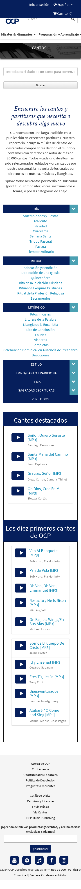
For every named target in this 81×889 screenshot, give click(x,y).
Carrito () (64, 13)
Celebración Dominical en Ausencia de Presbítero (40, 350)
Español (63, 4)
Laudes (40, 334)
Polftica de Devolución (41, 780)
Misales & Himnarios (17, 34)
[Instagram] (63, 860)
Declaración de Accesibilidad (49, 875)
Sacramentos (41, 298)
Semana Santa (41, 236)
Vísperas (40, 339)
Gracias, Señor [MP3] (45, 473)
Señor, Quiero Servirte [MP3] (46, 437)
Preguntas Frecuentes (40, 786)
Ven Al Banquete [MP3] (43, 553)
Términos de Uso (54, 870)
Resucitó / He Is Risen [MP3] (47, 602)
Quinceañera (40, 277)
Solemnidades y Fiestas (40, 216)
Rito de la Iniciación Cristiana (40, 283)
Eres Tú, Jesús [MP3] (46, 676)
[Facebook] (51, 860)
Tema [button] (36, 381)
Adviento (40, 221)
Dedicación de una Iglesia (40, 272)
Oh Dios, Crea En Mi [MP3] (44, 491)
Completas (40, 345)
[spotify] (26, 860)
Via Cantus (40, 812)
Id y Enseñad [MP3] (45, 662)
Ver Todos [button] (40, 399)
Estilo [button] (36, 364)
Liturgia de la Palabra (40, 319)
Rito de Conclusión (40, 329)
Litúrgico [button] (36, 307)
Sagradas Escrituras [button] (36, 390)
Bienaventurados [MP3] (43, 693)
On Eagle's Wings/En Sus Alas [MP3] (46, 622)
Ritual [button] (36, 260)
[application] (18, 437)
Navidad (40, 226)
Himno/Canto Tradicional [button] (36, 373)
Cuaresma (40, 231)
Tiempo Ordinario (40, 251)
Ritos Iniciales (40, 314)
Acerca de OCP (40, 764)
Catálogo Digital (40, 796)
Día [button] (36, 209)
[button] (73, 209)
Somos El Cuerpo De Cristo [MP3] (46, 645)
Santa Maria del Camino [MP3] (48, 456)
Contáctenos (40, 769)
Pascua (40, 246)
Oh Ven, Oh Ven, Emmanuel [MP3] (43, 588)
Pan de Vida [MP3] (44, 570)
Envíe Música (40, 807)
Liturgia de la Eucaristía (40, 324)
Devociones (40, 355)
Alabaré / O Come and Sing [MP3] (44, 712)
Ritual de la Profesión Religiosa (40, 293)
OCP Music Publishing (40, 818)
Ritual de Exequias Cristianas (40, 288)
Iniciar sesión (39, 4)
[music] (39, 860)
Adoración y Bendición (41, 267)
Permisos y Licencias (40, 801)
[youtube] (14, 860)
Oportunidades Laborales (40, 775)
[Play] (18, 437)
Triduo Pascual (40, 241)
